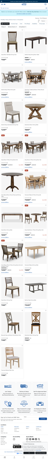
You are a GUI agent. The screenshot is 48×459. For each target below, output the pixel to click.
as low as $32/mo (5, 97)
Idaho (27, 427)
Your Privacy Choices (41, 453)
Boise (27, 428)
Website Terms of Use (17, 451)
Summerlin (16, 431)
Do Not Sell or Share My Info (23, 453)
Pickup (7, 19)
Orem (2, 431)
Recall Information (10, 451)
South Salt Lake (4, 433)
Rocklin (37, 428)
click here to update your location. (24, 13)
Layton (2, 430)
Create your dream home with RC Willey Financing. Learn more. (24, 1)
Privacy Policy (38, 450)
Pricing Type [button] (42, 23)
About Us (3, 444)
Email (25, 416)
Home (5, 451)
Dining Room (20, 19)
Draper (2, 428)
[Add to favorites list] (22, 30)
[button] (7, 1)
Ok (29, 453)
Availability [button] (34, 23)
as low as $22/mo (28, 202)
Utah (2, 427)
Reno (15, 430)
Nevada (16, 427)
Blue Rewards (4, 443)
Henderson (16, 428)
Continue (42, 418)
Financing (3, 441)
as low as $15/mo (28, 62)
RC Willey (3, 19)
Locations (3, 425)
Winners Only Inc (13, 19)
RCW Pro (3, 438)
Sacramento (38, 430)
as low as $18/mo (28, 132)
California (38, 427)
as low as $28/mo (28, 97)
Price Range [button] (27, 23)
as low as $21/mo (28, 307)
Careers (2, 440)
